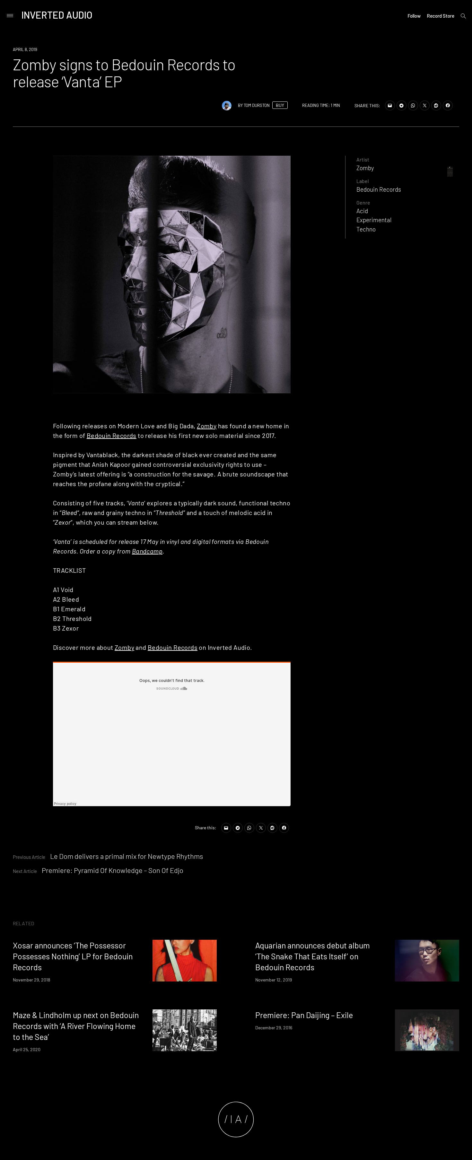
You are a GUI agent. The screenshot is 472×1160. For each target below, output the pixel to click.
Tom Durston (257, 105)
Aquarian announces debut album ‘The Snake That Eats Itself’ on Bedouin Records (312, 956)
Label (362, 181)
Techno (366, 229)
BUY (280, 105)
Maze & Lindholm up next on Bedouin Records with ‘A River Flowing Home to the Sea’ (76, 1026)
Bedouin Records (111, 435)
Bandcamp (147, 551)
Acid (362, 210)
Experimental (373, 219)
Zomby (206, 426)
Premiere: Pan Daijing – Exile (304, 1015)
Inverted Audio (57, 15)
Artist (362, 159)
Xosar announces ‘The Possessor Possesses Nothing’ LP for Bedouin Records (73, 956)
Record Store (440, 16)
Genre (363, 202)
